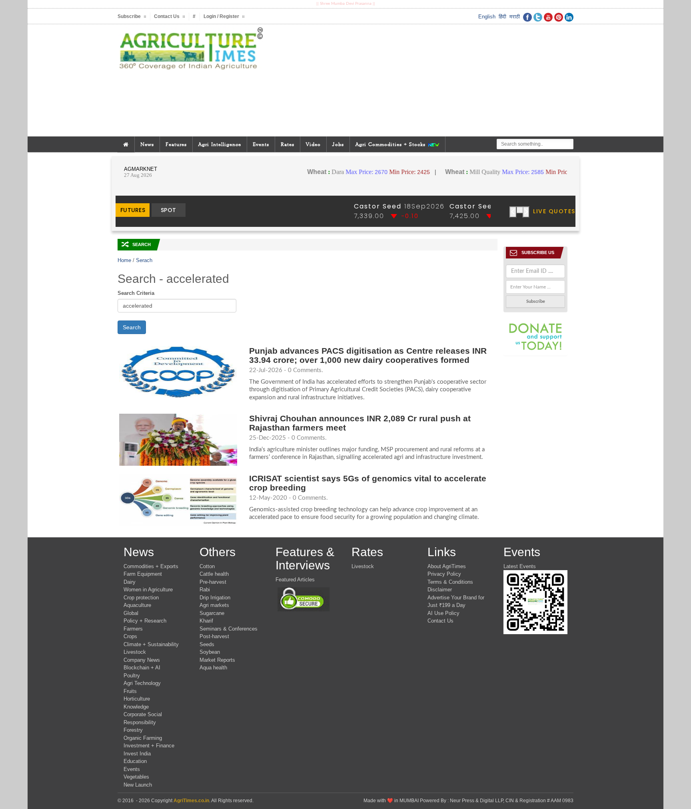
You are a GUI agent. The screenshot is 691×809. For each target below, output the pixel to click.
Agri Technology (142, 683)
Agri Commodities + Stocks (391, 144)
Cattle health (214, 574)
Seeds (207, 644)
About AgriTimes (446, 566)
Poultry (132, 676)
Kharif (206, 621)
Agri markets (214, 605)
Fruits (130, 691)
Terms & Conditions (450, 582)
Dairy (130, 582)
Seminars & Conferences (229, 629)
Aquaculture (137, 605)
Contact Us (440, 621)
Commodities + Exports (151, 566)
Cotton (207, 566)
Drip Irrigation (215, 598)
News (147, 144)
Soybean (210, 652)
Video (313, 144)
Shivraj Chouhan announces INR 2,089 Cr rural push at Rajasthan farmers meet (360, 423)
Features (176, 144)
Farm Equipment (143, 574)
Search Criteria (136, 293)
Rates (287, 144)
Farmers (133, 629)
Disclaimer (439, 590)
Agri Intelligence (219, 144)
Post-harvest (214, 636)
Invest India (137, 754)
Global (131, 613)
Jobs (338, 144)
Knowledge (136, 707)
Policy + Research (145, 621)
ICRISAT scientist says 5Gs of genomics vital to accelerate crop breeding (367, 483)
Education (135, 761)
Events (261, 144)
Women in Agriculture (148, 590)
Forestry (133, 730)
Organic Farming (143, 738)
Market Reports (217, 660)
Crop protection (141, 598)
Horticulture (137, 699)
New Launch (138, 785)
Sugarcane (212, 613)
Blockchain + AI (142, 668)
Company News (142, 660)
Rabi (205, 590)
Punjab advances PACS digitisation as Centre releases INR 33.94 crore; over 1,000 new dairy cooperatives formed (368, 355)
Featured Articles (295, 580)
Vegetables (136, 777)
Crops (130, 636)
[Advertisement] (423, 80)
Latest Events (519, 566)
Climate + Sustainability (151, 644)
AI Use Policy (443, 613)
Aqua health (213, 668)
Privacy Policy (444, 574)
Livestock (135, 652)
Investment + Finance (149, 746)
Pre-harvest (213, 582)
